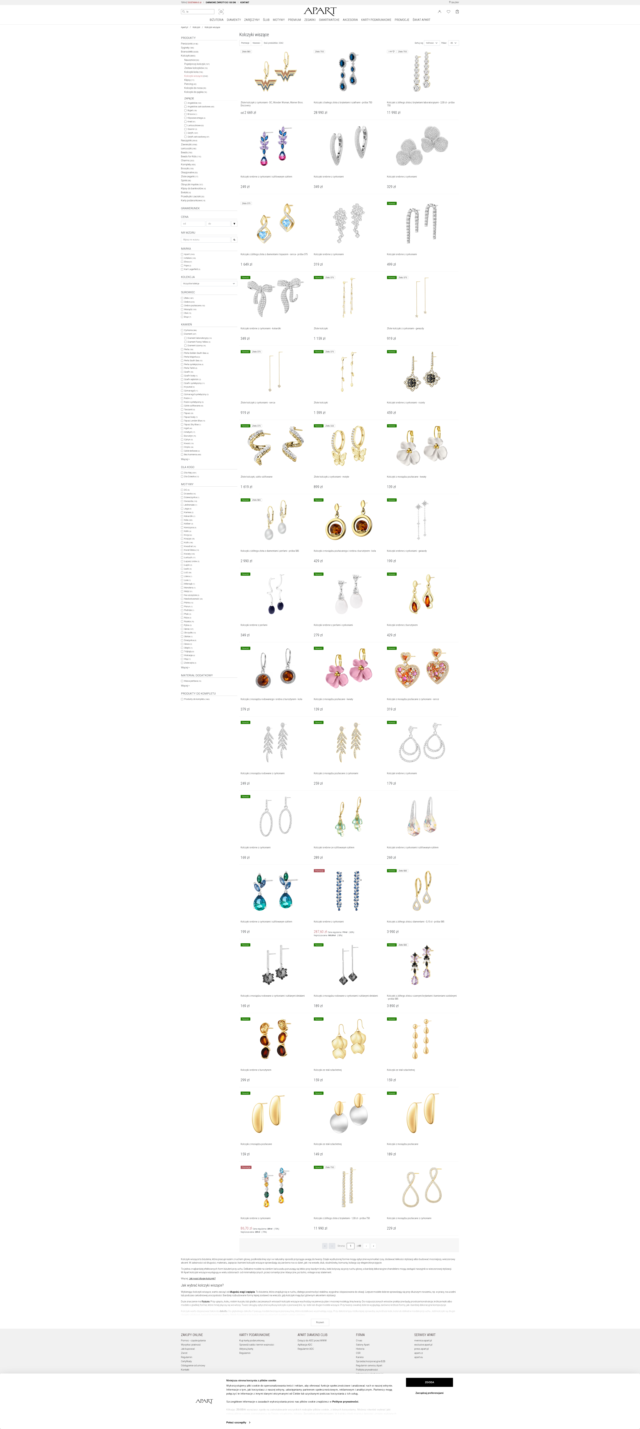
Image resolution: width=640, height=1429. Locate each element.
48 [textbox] (451, 43)
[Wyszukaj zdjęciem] (221, 11)
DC (187, 490)
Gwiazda (190, 501)
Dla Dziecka (191, 476)
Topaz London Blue (194, 420)
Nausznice (191, 60)
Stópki (188, 648)
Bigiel (192, 110)
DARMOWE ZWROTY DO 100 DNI (221, 2)
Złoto (189, 298)
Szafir (188, 372)
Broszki (187, 168)
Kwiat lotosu (191, 550)
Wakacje (189, 655)
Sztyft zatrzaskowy (198, 136)
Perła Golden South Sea (196, 353)
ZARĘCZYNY (252, 20)
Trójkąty (189, 651)
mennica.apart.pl (423, 1340)
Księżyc (189, 538)
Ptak (187, 614)
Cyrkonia (190, 330)
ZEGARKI (310, 20)
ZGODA (429, 1382)
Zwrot (184, 1353)
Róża (187, 617)
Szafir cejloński (192, 379)
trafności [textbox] (430, 43)
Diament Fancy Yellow (199, 342)
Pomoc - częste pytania (193, 1340)
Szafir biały (191, 375)
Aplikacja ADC (305, 1344)
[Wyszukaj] (183, 11)
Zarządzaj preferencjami (430, 1393)
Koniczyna (190, 527)
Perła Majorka (192, 357)
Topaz (188, 413)
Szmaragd (191, 390)
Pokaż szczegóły (236, 1422)
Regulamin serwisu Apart (369, 1365)
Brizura (192, 114)
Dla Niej (190, 472)
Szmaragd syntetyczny (196, 394)
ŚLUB (266, 20)
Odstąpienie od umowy (193, 1365)
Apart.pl (184, 27)
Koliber (188, 523)
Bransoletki (189, 51)
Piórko (188, 602)
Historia (360, 1349)
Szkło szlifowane (193, 405)
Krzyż (188, 535)
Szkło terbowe (192, 451)
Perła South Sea (193, 360)
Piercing (190, 84)
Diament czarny (197, 345)
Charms (187, 160)
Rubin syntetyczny (194, 402)
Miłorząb (189, 584)
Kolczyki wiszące (196, 76)
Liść (187, 572)
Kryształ (189, 387)
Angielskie (194, 103)
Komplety (188, 164)
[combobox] (209, 283)
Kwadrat (190, 546)
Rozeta (189, 621)
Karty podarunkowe (193, 200)
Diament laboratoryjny (200, 338)
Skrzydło (190, 632)
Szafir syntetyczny (194, 383)
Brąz (187, 317)
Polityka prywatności (367, 1369)
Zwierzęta (190, 663)
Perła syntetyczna (193, 364)
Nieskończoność (193, 599)
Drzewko (190, 493)
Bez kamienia (192, 454)
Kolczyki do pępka (195, 92)
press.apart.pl (421, 1349)
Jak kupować (188, 1349)
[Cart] (457, 11)
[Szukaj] (234, 224)
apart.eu (418, 1357)
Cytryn (188, 439)
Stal (187, 313)
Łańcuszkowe (196, 125)
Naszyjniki (189, 140)
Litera (188, 576)
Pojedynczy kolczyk (197, 64)
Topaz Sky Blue (192, 424)
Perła (188, 349)
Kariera (360, 1357)
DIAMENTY (234, 20)
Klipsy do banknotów (193, 188)
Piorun (188, 606)
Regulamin (186, 1357)
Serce (188, 629)
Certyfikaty (186, 1361)
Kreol (191, 121)
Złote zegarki (189, 176)
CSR (358, 1353)
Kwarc (189, 443)
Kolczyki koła (193, 72)
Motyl (188, 591)
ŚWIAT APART (421, 20)
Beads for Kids (191, 156)
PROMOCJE (402, 20)
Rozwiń (320, 1322)
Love (187, 580)
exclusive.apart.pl (423, 1344)
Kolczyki (196, 27)
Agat (188, 428)
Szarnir (192, 129)
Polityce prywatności (345, 1401)
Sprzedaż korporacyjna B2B (370, 1361)
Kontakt (185, 1369)
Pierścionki (189, 43)
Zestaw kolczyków (196, 68)
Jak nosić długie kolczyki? (202, 1278)
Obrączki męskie (192, 184)
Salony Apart (363, 1344)
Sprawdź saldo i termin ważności (256, 1344)
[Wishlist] (448, 11)
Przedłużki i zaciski (192, 196)
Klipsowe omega (196, 118)
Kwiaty (189, 554)
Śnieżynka (190, 640)
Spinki (186, 180)
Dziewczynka (191, 497)
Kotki (187, 531)
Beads (186, 152)
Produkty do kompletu (197, 699)
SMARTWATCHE (329, 20)
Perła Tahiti (190, 368)
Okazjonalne (189, 172)
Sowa (188, 644)
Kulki (188, 542)
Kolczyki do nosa (195, 88)
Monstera (190, 587)
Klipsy (189, 80)
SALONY (455, 2)
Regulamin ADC (306, 1349)
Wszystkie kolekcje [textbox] (191, 283)
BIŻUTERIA (217, 20)
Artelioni (190, 258)
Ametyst (189, 432)
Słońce (188, 636)
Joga (187, 508)
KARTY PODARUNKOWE (376, 20)
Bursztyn (190, 436)
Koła (188, 520)
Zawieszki (189, 144)
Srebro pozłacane (194, 305)
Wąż (187, 659)
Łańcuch (189, 557)
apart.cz (418, 1353)
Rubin (188, 398)
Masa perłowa (192, 681)
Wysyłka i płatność (191, 1344)
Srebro (189, 302)
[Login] (439, 11)
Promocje (245, 43)
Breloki (186, 192)
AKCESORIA (350, 20)
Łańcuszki (188, 148)
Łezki (188, 569)
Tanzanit (189, 409)
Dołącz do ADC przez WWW (312, 1340)
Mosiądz (190, 309)
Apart (189, 254)
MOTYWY (279, 20)
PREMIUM (294, 20)
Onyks (188, 447)
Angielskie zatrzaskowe (201, 106)
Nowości (256, 43)
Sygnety (187, 47)
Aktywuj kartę (246, 1349)
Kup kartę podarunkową (251, 1340)
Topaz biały (191, 417)
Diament (190, 334)
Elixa (188, 261)
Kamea (188, 512)
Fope (187, 265)
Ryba (188, 625)
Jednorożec (190, 505)
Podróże (189, 610)
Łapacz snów (191, 561)
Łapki (188, 565)
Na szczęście (191, 595)
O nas (359, 1340)
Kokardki (189, 516)
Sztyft (193, 133)
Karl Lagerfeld (192, 269)
